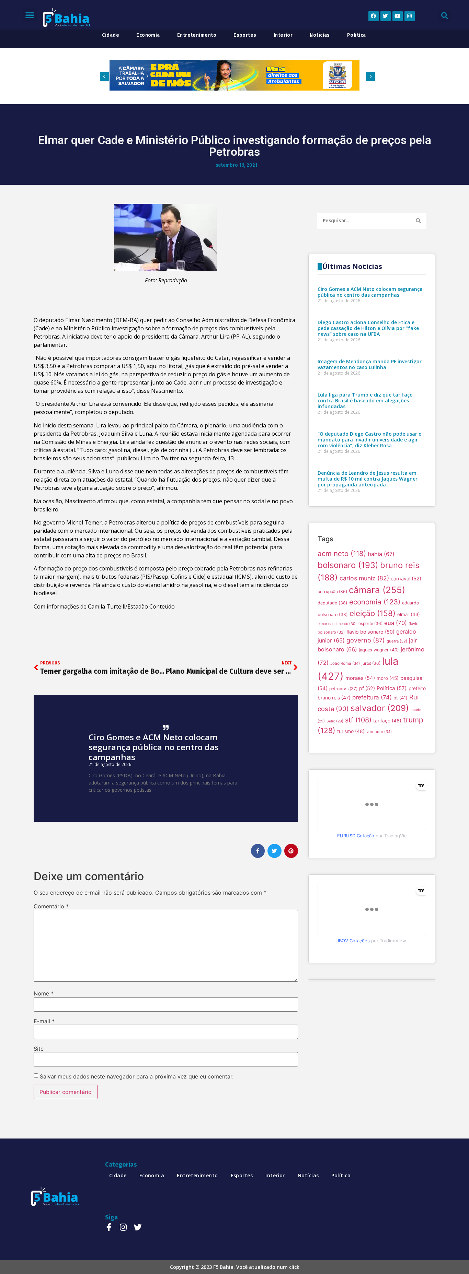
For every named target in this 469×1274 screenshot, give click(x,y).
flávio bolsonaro (370, 632)
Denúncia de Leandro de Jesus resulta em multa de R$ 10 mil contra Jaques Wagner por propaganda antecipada (367, 479)
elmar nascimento (337, 624)
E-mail (44, 1021)
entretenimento (196, 35)
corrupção (332, 591)
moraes (360, 678)
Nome (44, 993)
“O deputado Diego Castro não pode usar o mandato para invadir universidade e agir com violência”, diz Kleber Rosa (370, 439)
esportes (244, 35)
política (356, 35)
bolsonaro (348, 565)
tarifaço (387, 720)
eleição (373, 613)
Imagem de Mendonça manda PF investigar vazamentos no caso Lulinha (370, 364)
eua (395, 623)
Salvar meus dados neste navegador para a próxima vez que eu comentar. (136, 1076)
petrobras (343, 688)
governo (365, 640)
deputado (332, 602)
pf (367, 688)
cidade (110, 35)
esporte (370, 623)
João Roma (345, 663)
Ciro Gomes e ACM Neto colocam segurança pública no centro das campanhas (154, 747)
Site (39, 1048)
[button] (30, 15)
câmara (377, 590)
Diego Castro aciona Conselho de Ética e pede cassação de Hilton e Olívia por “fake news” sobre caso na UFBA (368, 328)
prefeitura (372, 697)
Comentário (51, 906)
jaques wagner (379, 649)
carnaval (406, 579)
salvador (380, 708)
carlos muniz (364, 578)
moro (388, 678)
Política (392, 688)
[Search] (418, 221)
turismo (351, 731)
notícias (320, 35)
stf (358, 720)
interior (283, 35)
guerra (397, 641)
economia (148, 35)
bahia (381, 554)
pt (400, 697)
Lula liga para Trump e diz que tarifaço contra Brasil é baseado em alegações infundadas (365, 400)
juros (371, 663)
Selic (335, 721)
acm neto (342, 553)
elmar (408, 614)
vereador (379, 731)
